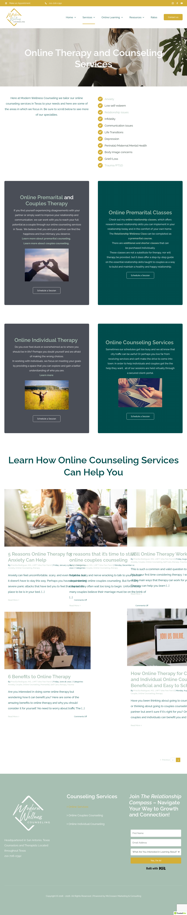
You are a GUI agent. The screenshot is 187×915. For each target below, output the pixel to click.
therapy (60, 524)
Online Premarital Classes (140, 212)
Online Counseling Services (140, 342)
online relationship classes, (141, 219)
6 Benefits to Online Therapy (39, 676)
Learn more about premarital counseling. (46, 238)
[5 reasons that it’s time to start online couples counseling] (109, 518)
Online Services (78, 806)
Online (22, 340)
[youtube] (182, 3)
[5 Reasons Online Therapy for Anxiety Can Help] (47, 518)
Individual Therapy (55, 340)
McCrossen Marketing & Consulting (123, 896)
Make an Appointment (19, 3)
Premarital (51, 644)
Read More (13, 600)
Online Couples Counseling (86, 815)
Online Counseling (47, 524)
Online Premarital (41, 197)
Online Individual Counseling (87, 823)
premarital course (141, 238)
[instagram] (173, 3)
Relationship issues (117, 112)
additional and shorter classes (141, 243)
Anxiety (109, 99)
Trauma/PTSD (114, 165)
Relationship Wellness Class (130, 233)
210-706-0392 (55, 3)
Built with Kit (156, 868)
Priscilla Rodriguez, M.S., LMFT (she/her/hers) (31, 565)
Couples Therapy (47, 203)
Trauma (183, 562)
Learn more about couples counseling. (47, 243)
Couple (96, 524)
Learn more (47, 375)
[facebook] (177, 3)
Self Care (179, 521)
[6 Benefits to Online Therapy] (47, 640)
